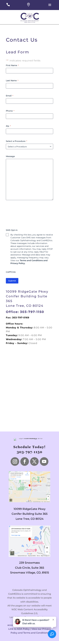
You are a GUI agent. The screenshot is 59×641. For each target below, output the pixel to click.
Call (8, 6)
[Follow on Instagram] (15, 461)
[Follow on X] (34, 461)
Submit (12, 280)
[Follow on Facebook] (24, 461)
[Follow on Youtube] (44, 461)
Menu (50, 7)
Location (28, 6)
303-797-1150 (29, 452)
